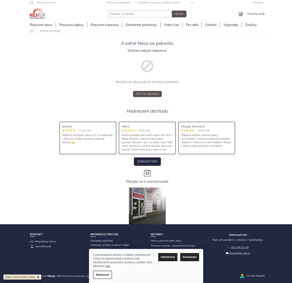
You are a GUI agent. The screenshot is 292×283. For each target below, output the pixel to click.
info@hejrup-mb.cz (45, 241)
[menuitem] (41, 25)
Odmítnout (168, 257)
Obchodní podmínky (119, 2)
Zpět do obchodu (147, 94)
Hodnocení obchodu (147, 111)
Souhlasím (190, 257)
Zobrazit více (147, 161)
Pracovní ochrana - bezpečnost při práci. (173, 245)
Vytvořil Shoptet (256, 275)
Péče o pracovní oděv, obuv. (166, 240)
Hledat (179, 14)
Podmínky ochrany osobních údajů (159, 2)
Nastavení (102, 274)
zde (108, 266)
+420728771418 (43, 246)
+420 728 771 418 (240, 247)
